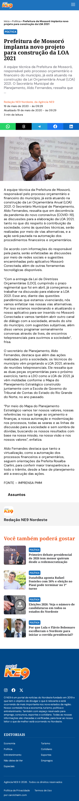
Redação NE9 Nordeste (18, 102)
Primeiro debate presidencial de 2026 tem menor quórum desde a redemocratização (50, 558)
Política (16, 21)
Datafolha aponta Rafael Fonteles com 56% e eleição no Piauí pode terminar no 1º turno (50, 583)
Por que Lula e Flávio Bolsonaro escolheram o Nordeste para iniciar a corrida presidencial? (52, 630)
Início (7, 21)
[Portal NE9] (7, 5)
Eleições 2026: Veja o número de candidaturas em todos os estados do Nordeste (52, 607)
